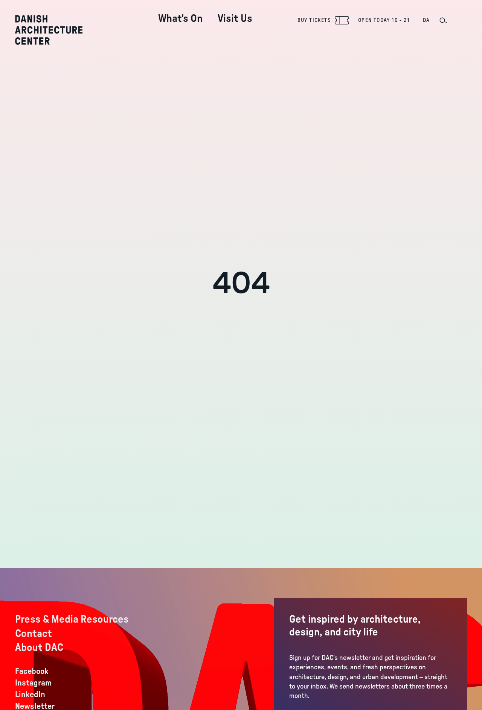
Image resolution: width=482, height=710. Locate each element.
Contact (33, 633)
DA (426, 20)
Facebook (32, 671)
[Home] (48, 30)
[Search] (442, 20)
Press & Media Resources (72, 619)
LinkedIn (30, 694)
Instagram (33, 683)
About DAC (39, 647)
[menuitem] (180, 12)
